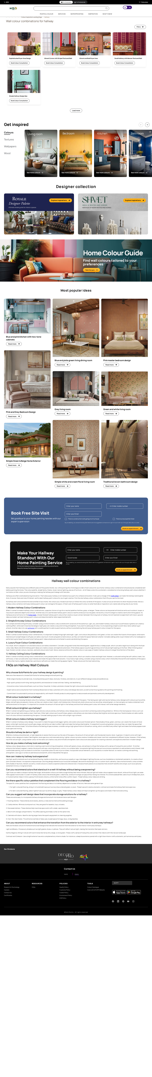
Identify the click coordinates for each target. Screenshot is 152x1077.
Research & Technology (11, 887)
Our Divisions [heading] (9, 849)
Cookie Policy (63, 893)
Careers (6, 890)
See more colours (33, 173)
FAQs (33, 887)
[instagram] (133, 901)
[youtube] (128, 901)
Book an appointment (130, 528)
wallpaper (31, 628)
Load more (76, 110)
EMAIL (77, 874)
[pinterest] (123, 901)
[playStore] (134, 892)
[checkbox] (66, 519)
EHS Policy (62, 898)
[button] (122, 883)
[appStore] (119, 892)
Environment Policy (65, 895)
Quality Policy (63, 887)
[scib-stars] (84, 857)
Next (146, 122)
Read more (12, 344)
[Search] (106, 8)
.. (6, 17)
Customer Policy (64, 890)
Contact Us (8, 893)
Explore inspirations (59, 200)
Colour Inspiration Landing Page (31, 17)
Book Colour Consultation (19, 63)
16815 (7, 2)
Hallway (46, 17)
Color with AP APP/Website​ (96, 890)
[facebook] (113, 901)
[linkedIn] (118, 901)
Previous (140, 122)
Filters (139, 27)
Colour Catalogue (93, 887)
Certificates (8, 895)
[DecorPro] (66, 857)
